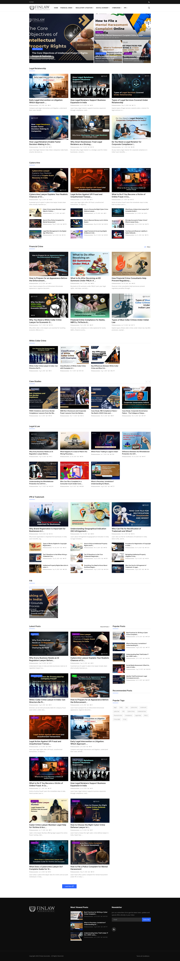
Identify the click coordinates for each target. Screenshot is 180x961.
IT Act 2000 (117, 719)
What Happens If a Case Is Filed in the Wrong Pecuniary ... (73, 453)
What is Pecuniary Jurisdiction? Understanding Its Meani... (102, 482)
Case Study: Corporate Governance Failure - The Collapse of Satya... (104, 412)
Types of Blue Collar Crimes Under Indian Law (130, 321)
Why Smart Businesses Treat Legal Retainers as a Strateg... (86, 143)
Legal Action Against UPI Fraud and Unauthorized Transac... (86, 195)
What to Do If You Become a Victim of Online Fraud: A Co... (128, 195)
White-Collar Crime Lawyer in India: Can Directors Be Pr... (43, 367)
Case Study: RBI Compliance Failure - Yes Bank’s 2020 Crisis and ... (73, 412)
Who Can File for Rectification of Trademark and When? (126, 530)
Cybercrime (116, 8)
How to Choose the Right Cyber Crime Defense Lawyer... (96, 210)
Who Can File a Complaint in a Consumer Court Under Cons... (71, 482)
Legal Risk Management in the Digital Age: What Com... (54, 232)
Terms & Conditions (143, 956)
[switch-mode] (149, 2)
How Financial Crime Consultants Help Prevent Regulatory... (129, 279)
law (127, 707)
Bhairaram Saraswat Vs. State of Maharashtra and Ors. (133, 412)
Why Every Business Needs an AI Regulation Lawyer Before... (41, 453)
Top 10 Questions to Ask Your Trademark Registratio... (93, 555)
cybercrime (134, 707)
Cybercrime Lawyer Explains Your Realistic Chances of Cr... (48, 195)
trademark (143, 707)
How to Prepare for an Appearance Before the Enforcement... (48, 279)
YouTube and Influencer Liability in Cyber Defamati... (136, 232)
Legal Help (138, 715)
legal (115, 707)
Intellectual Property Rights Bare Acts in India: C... (55, 566)
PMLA (145, 715)
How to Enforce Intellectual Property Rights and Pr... (95, 544)
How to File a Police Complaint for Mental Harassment (53, 221)
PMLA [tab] (148, 247)
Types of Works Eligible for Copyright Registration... (55, 544)
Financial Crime (66, 8)
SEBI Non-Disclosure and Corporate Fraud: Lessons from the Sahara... (42, 412)
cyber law (116, 711)
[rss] (114, 929)
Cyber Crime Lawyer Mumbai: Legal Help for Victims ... (54, 210)
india (121, 707)
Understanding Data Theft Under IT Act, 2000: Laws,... (137, 655)
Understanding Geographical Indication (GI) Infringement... (88, 530)
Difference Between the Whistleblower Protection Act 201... (136, 453)
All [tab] (145, 247)
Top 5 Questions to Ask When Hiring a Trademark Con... (55, 555)
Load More (68, 886)
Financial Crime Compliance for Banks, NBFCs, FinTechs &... (87, 321)
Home (56, 8)
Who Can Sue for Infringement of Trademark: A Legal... (135, 566)
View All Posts (104, 627)
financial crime (118, 715)
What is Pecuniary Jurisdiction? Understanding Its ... (136, 644)
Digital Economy (102, 8)
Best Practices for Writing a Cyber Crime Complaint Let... (136, 57)
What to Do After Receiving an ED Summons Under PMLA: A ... (85, 279)
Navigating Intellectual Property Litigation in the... (135, 555)
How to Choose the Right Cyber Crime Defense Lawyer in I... (87, 826)
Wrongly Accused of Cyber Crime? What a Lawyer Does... (136, 221)
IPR (125, 8)
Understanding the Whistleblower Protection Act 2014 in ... (41, 482)
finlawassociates (36, 59)
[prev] (32, 38)
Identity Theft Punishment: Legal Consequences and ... (136, 677)
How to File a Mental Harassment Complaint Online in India (119, 35)
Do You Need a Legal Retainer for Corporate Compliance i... (126, 143)
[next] (90, 38)
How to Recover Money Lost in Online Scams (96, 221)
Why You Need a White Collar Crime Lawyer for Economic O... (45, 321)
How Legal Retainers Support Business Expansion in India (88, 101)
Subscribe (146, 919)
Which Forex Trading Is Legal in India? (104, 452)
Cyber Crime (131, 711)
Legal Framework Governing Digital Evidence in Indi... (95, 232)
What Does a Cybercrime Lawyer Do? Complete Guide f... (137, 210)
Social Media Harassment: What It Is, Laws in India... (137, 666)
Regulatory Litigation (84, 8)
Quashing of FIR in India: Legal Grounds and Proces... (43, 612)
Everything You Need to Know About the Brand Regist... (95, 566)
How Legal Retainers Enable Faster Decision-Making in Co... (45, 143)
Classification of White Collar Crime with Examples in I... (73, 367)
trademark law (142, 711)
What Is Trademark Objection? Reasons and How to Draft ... (106, 57)
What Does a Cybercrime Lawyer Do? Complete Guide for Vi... (46, 868)
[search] (149, 7)
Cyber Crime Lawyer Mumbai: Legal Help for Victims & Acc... (47, 826)
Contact (31, 2)
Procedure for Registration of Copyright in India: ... (138, 544)
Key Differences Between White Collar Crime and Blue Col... (104, 367)
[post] (61, 38)
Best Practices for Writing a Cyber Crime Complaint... (137, 633)
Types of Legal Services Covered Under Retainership (130, 101)
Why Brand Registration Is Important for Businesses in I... (47, 530)
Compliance (128, 715)
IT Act (124, 719)
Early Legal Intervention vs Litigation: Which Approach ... (46, 101)
